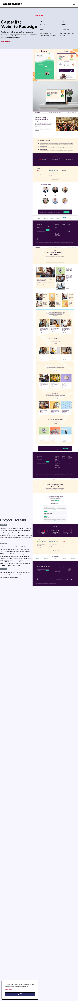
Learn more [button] (9, 989)
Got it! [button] (20, 994)
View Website (5, 41)
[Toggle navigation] (74, 4)
